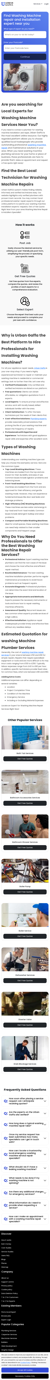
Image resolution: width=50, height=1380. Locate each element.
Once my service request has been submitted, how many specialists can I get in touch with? (22, 1138)
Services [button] (37, 4)
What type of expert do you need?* (19, 28)
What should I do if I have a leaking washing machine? (20, 1168)
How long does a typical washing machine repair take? (23, 1124)
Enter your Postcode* (13, 42)
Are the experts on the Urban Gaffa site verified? (21, 1113)
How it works (6, 1240)
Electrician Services (9, 1338)
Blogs (3, 1259)
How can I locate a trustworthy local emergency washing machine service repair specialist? (22, 1154)
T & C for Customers (9, 1297)
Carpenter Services (9, 1334)
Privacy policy (6, 1286)
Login (46, 4)
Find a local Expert (8, 1312)
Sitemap (4, 1267)
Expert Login (6, 1320)
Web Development (9, 1346)
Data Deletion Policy (9, 1293)
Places (4, 1263)
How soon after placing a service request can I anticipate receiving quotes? (23, 1101)
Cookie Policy (25, 1362)
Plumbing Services (8, 1330)
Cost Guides (6, 1248)
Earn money (6, 1244)
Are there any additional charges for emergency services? (23, 1193)
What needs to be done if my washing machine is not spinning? (21, 1180)
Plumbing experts (38, 418)
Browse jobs (6, 1316)
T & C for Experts (8, 1301)
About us (5, 1278)
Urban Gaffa (39, 368)
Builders (4, 1342)
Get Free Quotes (25, 758)
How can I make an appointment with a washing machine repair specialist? (23, 1219)
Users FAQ (5, 1255)
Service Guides (7, 1251)
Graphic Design (7, 1350)
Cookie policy (6, 1289)
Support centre (7, 1282)
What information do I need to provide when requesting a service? (22, 1205)
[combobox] (25, 34)
